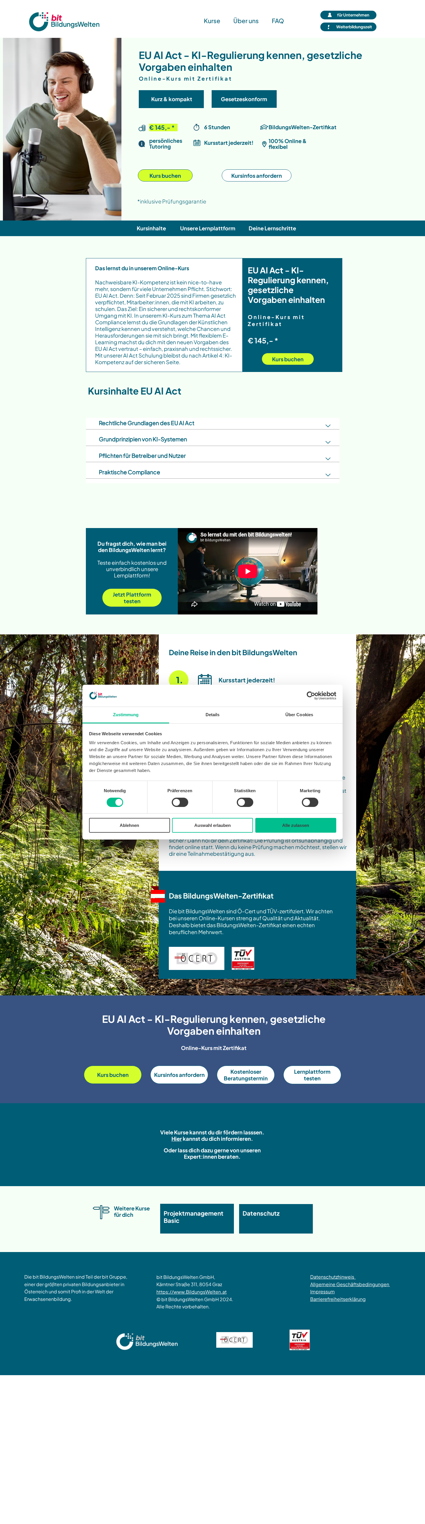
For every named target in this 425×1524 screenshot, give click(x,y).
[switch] (180, 802)
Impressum (322, 1291)
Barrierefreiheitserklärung (338, 1299)
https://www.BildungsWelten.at (191, 1292)
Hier (176, 1138)
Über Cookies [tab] (299, 714)
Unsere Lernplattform (207, 228)
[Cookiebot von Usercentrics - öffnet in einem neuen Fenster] (311, 695)
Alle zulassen (295, 825)
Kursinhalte (151, 228)
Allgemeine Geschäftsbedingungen (350, 1284)
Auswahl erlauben (212, 825)
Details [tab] (213, 714)
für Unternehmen (353, 14)
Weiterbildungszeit (354, 26)
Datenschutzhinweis (333, 1277)
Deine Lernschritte (272, 228)
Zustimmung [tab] (126, 714)
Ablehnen (129, 825)
